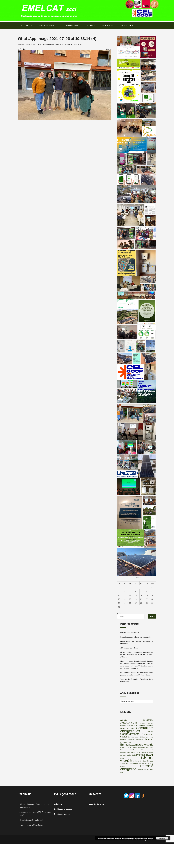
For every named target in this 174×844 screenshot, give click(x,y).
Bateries (142, 725)
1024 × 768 (41, 44)
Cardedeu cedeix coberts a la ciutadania (135, 637)
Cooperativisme (129, 734)
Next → (108, 49)
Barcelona (123, 725)
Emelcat (149, 739)
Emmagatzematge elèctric (136, 744)
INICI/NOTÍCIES (127, 25)
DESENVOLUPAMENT (47, 25)
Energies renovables (138, 747)
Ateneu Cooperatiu (136, 720)
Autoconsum (128, 722)
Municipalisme (149, 752)
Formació (123, 750)
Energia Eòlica (125, 747)
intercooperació (131, 752)
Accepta (162, 838)
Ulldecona (140, 769)
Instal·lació (123, 752)
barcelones (130, 725)
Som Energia (148, 761)
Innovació (150, 750)
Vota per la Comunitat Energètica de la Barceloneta (136, 680)
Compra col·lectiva (127, 728)
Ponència (132, 755)
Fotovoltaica (132, 750)
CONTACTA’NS (108, 25)
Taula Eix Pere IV (143, 763)
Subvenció (133, 763)
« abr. (119, 613)
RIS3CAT (123, 758)
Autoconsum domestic (146, 723)
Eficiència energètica (135, 740)
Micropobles (141, 752)
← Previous (22, 49)
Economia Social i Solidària (136, 737)
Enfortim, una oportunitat (129, 633)
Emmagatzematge (125, 742)
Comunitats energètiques (136, 729)
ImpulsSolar (142, 750)
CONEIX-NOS (90, 25)
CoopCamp (150, 731)
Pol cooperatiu (124, 755)
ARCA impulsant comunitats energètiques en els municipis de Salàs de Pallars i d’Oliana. (136, 654)
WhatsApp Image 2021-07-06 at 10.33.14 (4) (65, 44)
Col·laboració (149, 725)
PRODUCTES (26, 25)
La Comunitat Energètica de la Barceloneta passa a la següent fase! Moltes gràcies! (136, 674)
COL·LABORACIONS (70, 25)
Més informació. (148, 838)
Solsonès (138, 761)
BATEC (136, 725)
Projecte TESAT (144, 754)
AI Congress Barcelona (129, 648)
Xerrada (146, 770)
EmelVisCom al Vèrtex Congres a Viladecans (136, 642)
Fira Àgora (149, 747)
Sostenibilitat (124, 763)
